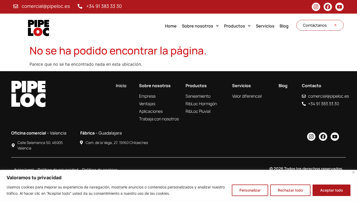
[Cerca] (353, 172)
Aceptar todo (331, 190)
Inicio (121, 85)
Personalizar (250, 190)
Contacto (311, 85)
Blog (284, 26)
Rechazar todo (290, 190)
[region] (178, 185)
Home (171, 26)
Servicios (265, 26)
